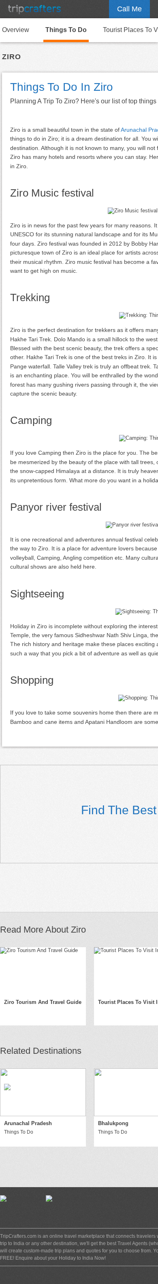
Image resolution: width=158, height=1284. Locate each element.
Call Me (129, 9)
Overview (15, 29)
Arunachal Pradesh (28, 1123)
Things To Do (66, 29)
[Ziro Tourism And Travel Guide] (43, 971)
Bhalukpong (113, 1123)
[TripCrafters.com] (34, 9)
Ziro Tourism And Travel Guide (42, 1002)
